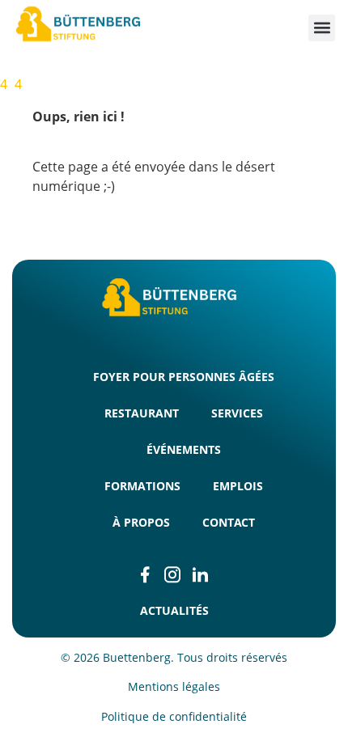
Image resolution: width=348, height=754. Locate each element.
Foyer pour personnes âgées (183, 376)
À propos (141, 522)
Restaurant (141, 413)
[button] (321, 28)
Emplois (238, 485)
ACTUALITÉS (174, 610)
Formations (142, 485)
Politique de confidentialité (174, 716)
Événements (183, 449)
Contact (228, 522)
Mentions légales (174, 686)
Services (237, 413)
